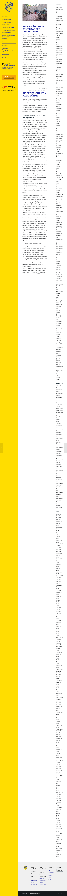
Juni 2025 (58, 547)
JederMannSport (60, 153)
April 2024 (58, 583)
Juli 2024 (58, 577)
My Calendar (59, 196)
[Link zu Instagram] (61, 893)
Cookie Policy (50, 876)
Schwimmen (59, 239)
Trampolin (58, 330)
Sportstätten (59, 304)
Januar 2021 (59, 680)
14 (44, 18)
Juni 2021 (58, 673)
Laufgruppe (59, 186)
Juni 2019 (58, 733)
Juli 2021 (58, 671)
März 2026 (59, 521)
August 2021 (59, 669)
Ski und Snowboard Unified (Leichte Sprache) (59, 259)
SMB (57, 421)
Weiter (43, 12)
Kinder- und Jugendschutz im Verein (59, 177)
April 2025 (58, 551)
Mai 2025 (58, 549)
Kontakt (58, 183)
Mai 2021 (58, 675)
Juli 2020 (58, 699)
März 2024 (59, 585)
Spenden (58, 267)
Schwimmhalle (60, 246)
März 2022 (59, 647)
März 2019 (59, 738)
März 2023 (59, 615)
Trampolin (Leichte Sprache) (58, 334)
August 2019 (59, 729)
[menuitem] (9, 16)
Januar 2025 (59, 559)
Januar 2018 (59, 776)
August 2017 (59, 792)
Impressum (59, 138)
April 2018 (58, 768)
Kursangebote (59, 185)
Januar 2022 (59, 652)
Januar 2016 (59, 833)
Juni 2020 (58, 701)
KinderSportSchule (61, 408)
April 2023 (58, 613)
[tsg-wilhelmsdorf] (9, 7)
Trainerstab (59, 329)
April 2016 (58, 826)
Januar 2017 (59, 807)
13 (42, 18)
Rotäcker (58, 235)
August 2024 (59, 575)
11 (39, 18)
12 (41, 18)
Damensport (59, 46)
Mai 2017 (58, 798)
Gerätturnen (59, 127)
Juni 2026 (58, 516)
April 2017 (58, 800)
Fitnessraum (59, 91)
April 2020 (58, 704)
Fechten (58, 89)
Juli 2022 (58, 639)
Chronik (58, 41)
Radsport (58, 213)
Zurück (26, 12)
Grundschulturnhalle (61, 129)
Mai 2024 (58, 581)
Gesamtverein (59, 399)
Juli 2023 (58, 607)
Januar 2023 (59, 620)
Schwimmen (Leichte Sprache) (59, 242)
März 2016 (59, 828)
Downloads (59, 61)
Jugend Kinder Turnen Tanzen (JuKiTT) (58, 170)
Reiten (57, 230)
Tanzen (58, 310)
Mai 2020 (58, 703)
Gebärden (58, 125)
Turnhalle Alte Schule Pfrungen (59, 340)
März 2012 (59, 848)
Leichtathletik (59, 194)
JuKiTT (58, 406)
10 (38, 18)
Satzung (58, 237)
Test (57, 319)
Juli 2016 (58, 820)
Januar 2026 (59, 527)
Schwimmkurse (60, 248)
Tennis (58, 317)
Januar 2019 (59, 744)
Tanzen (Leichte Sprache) (58, 314)
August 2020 (59, 697)
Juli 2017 (58, 794)
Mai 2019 (58, 734)
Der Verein (59, 50)
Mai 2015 (58, 843)
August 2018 (59, 761)
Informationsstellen (61, 140)
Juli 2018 (58, 762)
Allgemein (58, 386)
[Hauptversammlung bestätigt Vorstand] (1, 448)
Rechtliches (59, 224)
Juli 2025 (58, 545)
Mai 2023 (58, 611)
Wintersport (59, 372)
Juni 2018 (58, 764)
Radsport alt (59, 222)
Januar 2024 (59, 590)
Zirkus (57, 374)
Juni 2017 (58, 796)
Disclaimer (59, 59)
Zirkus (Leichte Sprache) (58, 377)
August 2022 (59, 637)
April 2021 (58, 676)
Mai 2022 (58, 643)
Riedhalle (58, 231)
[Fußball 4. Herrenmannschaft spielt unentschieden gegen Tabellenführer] (65, 448)
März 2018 (59, 770)
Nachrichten (59, 198)
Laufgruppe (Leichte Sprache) (59, 190)
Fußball (58, 100)
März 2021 (59, 678)
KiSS (57, 181)
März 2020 (59, 706)
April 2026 (58, 519)
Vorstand (58, 362)
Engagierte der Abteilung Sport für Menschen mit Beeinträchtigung (60, 69)
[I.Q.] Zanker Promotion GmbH (34, 893)
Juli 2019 (58, 731)
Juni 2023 (58, 609)
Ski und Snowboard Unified (59, 252)
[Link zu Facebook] (58, 893)
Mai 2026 (58, 518)
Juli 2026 (58, 514)
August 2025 (59, 544)
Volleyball (58, 349)
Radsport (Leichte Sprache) (58, 218)
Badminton (59, 7)
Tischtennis (59, 321)
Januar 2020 (59, 712)
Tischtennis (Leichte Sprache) (59, 325)
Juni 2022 (58, 641)
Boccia (58, 39)
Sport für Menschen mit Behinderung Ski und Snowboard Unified (59, 470)
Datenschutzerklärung (51, 872)
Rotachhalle (59, 233)
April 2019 (58, 736)
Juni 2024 (58, 579)
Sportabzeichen (60, 498)
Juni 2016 (58, 822)
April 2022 (58, 645)
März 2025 (59, 553)
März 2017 (59, 802)
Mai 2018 (58, 766)
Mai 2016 (58, 824)
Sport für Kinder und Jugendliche (59, 274)
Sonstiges (58, 265)
